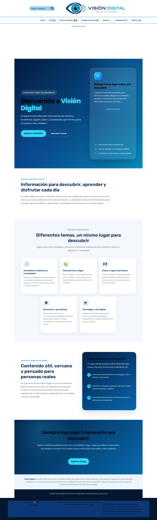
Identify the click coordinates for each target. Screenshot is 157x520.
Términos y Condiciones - (66, 502)
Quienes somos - (80, 502)
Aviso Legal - (67, 504)
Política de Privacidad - (80, 504)
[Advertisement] (78, 43)
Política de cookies (92, 502)
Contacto (91, 504)
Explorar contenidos (33, 133)
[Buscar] (52, 8)
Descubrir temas (59, 133)
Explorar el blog (78, 461)
